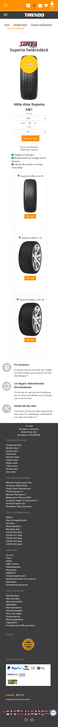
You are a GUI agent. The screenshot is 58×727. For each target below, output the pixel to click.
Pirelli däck (11, 454)
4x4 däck (10, 523)
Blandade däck (13, 529)
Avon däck (11, 472)
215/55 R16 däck (14, 532)
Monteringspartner (14, 619)
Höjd (23, 123)
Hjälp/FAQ (10, 573)
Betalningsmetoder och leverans (21, 579)
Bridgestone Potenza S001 (18, 497)
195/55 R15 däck (14, 544)
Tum (29, 127)
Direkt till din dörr (29, 432)
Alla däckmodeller (14, 610)
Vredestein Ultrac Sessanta (18, 506)
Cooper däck (12, 460)
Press (8, 558)
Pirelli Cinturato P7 (14, 491)
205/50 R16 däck (14, 538)
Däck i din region (14, 613)
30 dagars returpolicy (29, 429)
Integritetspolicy (13, 567)
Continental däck (14, 445)
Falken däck (11, 466)
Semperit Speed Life (15, 503)
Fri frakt (29, 426)
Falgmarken (11, 622)
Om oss (9, 555)
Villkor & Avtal (12, 564)
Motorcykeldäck (13, 526)
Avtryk (9, 561)
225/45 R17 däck (14, 535)
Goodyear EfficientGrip (16, 485)
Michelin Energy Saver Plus (19, 482)
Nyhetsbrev (11, 582)
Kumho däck (12, 451)
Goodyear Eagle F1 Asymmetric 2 (22, 500)
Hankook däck (12, 457)
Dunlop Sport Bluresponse (18, 488)
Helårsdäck (11, 604)
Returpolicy (11, 570)
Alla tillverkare (12, 595)
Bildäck (9, 517)
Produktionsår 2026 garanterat (20, 625)
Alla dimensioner (14, 607)
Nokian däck (12, 463)
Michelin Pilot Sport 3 (16, 494)
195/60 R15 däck (14, 541)
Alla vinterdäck (13, 598)
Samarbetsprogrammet (17, 585)
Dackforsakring (13, 616)
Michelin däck (12, 448)
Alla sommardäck (14, 601)
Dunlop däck (12, 469)
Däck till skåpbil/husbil (16, 520)
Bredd (29, 113)
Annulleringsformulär (15, 576)
